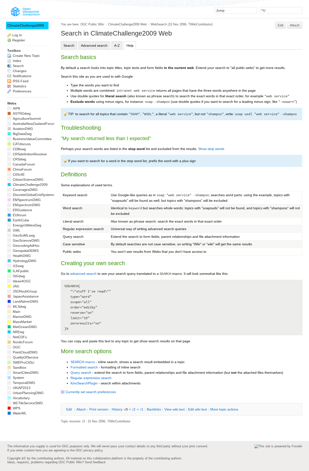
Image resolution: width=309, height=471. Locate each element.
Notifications (21, 76)
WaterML (19, 413)
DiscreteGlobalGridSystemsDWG (37, 195)
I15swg (18, 266)
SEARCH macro (82, 362)
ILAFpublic (20, 271)
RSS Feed (20, 81)
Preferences (21, 91)
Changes (19, 71)
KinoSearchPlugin (84, 383)
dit (69, 409)
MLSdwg (19, 306)
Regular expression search (91, 378)
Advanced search (94, 45)
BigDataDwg (22, 134)
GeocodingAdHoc (26, 245)
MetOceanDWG (24, 327)
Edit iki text (197, 409)
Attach (295, 25)
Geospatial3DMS (25, 251)
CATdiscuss (21, 144)
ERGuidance (22, 210)
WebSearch (159, 24)
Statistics (19, 86)
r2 (133, 409)
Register (18, 40)
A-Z (117, 45)
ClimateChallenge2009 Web (127, 24)
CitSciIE (18, 174)
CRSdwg (19, 159)
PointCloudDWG (25, 352)
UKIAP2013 (21, 388)
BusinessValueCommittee (32, 139)
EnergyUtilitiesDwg (26, 225)
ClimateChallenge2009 (25, 25)
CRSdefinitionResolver (29, 154)
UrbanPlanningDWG (28, 393)
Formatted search (84, 367)
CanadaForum (23, 164)
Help (129, 45)
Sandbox (19, 367)
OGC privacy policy (89, 450)
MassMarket (22, 322)
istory (117, 409)
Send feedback (95, 462)
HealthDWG (21, 256)
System (18, 378)
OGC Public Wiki (92, 24)
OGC (16, 347)
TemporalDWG (23, 383)
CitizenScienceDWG (27, 179)
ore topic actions (224, 409)
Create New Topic (26, 56)
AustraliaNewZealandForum (34, 124)
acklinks (154, 409)
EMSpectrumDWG (26, 200)
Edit (280, 25)
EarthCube (20, 220)
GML (16, 230)
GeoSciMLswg (23, 235)
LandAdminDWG (25, 301)
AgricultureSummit (26, 118)
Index (16, 61)
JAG (15, 286)
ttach (81, 409)
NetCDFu (19, 337)
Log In (17, 35)
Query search (80, 372)
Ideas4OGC (21, 281)
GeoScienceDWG (26, 240)
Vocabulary (21, 398)
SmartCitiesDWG (25, 372)
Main (16, 312)
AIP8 (16, 108)
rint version (98, 409)
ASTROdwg (21, 113)
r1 (141, 409)
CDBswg (19, 149)
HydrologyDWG (24, 261)
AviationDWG (22, 129)
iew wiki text (174, 409)
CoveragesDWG (25, 190)
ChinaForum (22, 169)
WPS (16, 408)
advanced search (83, 274)
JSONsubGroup (24, 291)
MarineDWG (22, 317)
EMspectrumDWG (26, 205)
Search (68, 45)
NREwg (18, 332)
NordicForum (22, 342)
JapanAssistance (25, 296)
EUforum (19, 215)
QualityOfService (25, 357)
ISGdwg (18, 276)
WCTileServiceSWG (27, 403)
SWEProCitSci (23, 362)
